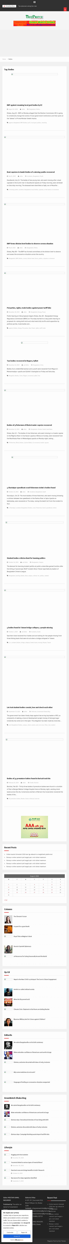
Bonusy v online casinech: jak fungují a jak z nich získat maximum (26, 857)
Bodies (25, 122)
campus (30, 575)
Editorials (34, 711)
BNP (21, 122)
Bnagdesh (11, 375)
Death (41, 176)
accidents (21, 189)
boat (32, 189)
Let (40, 725)
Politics (38, 109)
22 (52, 889)
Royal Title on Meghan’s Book (23, 936)
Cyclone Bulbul (28, 442)
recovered (56, 189)
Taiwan (49, 642)
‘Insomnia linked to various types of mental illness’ (27, 1162)
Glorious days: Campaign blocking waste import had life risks (30, 1134)
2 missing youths (13, 189)
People (45, 642)
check (29, 725)
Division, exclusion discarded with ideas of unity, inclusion (32, 1062)
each (37, 725)
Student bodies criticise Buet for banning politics (26, 558)
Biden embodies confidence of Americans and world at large (32, 1052)
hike (30, 328)
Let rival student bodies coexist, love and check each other (30, 707)
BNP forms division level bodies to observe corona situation (30, 244)
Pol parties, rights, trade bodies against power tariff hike (29, 308)
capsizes (41, 189)
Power (44, 312)
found (44, 508)
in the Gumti (47, 189)
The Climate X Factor (20, 916)
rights (37, 328)
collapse (27, 642)
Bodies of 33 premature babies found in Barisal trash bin (28, 778)
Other (46, 725)
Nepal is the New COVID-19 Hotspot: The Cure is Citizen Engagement (35, 979)
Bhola (17, 442)
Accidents (29, 176)
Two (39, 375)
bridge (23, 642)
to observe (52, 258)
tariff (40, 328)
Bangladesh (32, 109)
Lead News (49, 429)
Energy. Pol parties (23, 328)
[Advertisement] (34, 43)
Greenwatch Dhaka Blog (43, 711)
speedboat (49, 508)
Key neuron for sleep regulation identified (24, 1178)
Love (42, 725)
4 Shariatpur (12, 508)
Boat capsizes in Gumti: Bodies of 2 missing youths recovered (31, 172)
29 (52, 892)
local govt (33, 122)
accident (18, 508)
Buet (26, 575)
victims (55, 508)
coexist (33, 725)
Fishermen (39, 508)
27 (34, 892)
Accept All (17, 1236)
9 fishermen (12, 442)
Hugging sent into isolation (19, 1155)
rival (49, 725)
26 (25, 892)
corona (25, 258)
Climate (40, 429)
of (51, 189)
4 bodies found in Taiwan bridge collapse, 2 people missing (30, 628)
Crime (41, 365)
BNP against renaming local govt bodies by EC (24, 105)
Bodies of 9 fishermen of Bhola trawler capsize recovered (29, 425)
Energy (40, 312)
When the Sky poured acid (22, 999)
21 (43, 889)
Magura (25, 375)
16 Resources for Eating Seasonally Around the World (30, 956)
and (10, 725)
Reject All (24, 1232)
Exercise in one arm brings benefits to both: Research (27, 1170)
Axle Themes (62, 1241)
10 (8, 887)
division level (30, 258)
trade (44, 328)
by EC (29, 122)
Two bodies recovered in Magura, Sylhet (22, 361)
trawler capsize (44, 442)
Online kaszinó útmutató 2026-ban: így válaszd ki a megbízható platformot (29, 854)
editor (23, 109)
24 (8, 892)
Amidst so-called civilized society (24, 989)
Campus (41, 562)
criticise (35, 575)
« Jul (5, 900)
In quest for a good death (21, 926)
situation (45, 258)
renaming (44, 122)
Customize (10, 1232)
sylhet (35, 375)
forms (36, 258)
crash (34, 508)
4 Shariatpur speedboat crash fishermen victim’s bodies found (31, 488)
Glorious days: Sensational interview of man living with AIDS (29, 1120)
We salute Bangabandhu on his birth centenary (28, 1042)
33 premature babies (14, 798)
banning (18, 575)
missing (40, 642)
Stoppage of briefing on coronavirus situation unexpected (32, 1082)
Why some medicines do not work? (24, 1072)
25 (17, 892)
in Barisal (31, 798)
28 (43, 892)
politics (39, 122)
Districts (36, 782)
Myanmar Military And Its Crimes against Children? (29, 1019)
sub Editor (26, 365)
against (11, 122)
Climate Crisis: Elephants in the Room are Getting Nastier (32, 1009)
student (46, 575)
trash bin (37, 798)
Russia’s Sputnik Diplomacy (22, 946)
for (38, 575)
